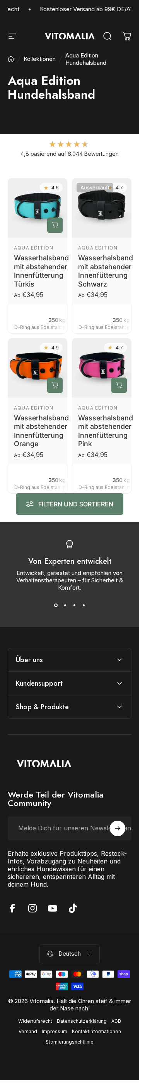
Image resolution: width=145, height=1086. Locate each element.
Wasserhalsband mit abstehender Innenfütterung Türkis (41, 271)
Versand (28, 1031)
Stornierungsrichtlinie (70, 1042)
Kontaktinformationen (96, 1031)
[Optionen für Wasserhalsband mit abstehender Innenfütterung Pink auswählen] (119, 385)
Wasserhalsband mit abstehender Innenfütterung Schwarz (105, 271)
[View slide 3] (74, 605)
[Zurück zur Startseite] (11, 59)
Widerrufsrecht (35, 1021)
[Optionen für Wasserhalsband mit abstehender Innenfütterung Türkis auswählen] (55, 225)
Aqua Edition (33, 248)
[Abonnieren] (117, 828)
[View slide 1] (55, 605)
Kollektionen (40, 58)
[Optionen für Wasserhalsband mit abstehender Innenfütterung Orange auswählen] (55, 385)
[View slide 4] (83, 605)
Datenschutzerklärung (82, 1021)
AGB (116, 1021)
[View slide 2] (65, 605)
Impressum (54, 1031)
